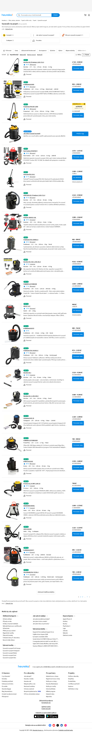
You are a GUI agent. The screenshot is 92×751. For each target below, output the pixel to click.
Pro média (4, 686)
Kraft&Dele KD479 (28, 328)
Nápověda (49, 697)
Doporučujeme (68, 616)
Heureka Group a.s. (38, 730)
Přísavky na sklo (7, 621)
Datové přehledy (50, 689)
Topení (34, 20)
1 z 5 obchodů (76, 111)
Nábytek (65, 633)
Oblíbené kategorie (9, 616)
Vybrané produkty (39, 629)
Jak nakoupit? (28, 676)
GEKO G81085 (27, 529)
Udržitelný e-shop (73, 689)
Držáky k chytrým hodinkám (10, 624)
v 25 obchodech (76, 352)
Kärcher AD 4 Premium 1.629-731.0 (33, 62)
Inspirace (70, 686)
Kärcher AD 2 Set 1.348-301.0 (32, 262)
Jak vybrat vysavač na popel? (31, 134)
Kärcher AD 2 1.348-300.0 (30, 396)
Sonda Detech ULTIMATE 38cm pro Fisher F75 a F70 (46, 639)
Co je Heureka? (6, 676)
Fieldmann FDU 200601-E (30, 240)
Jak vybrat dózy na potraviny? (41, 624)
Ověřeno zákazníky (73, 676)
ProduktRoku (72, 681)
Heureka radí (27, 681)
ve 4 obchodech (76, 530)
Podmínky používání (7, 681)
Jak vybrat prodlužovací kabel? (41, 619)
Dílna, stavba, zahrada (14, 20)
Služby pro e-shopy (51, 681)
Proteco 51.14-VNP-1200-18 (31, 484)
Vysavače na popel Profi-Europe (11, 648)
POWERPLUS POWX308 (30, 284)
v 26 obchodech (76, 241)
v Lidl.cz (74, 173)
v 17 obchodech (76, 397)
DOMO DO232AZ (28, 461)
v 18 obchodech (76, 264)
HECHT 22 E (26, 306)
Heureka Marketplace (52, 684)
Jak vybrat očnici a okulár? (40, 621)
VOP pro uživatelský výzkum (32, 694)
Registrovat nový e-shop (53, 679)
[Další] (89, 597)
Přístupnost (5, 697)
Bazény (65, 624)
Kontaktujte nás (46, 703)
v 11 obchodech (76, 286)
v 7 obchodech (76, 508)
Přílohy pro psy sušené (9, 631)
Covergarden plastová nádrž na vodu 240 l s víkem (46, 641)
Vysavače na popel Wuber (10, 653)
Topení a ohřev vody (26, 20)
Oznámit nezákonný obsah (9, 694)
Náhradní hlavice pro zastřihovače (12, 626)
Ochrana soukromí (29, 689)
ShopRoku (71, 679)
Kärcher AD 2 (27, 373)
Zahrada (65, 631)
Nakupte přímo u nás (29, 684)
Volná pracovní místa (7, 684)
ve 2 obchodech (76, 375)
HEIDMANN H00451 (29, 506)
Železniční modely (8, 635)
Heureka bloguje (6, 689)
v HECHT (74, 306)
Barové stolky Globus (9, 640)
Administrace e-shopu (52, 676)
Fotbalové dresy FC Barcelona (11, 638)
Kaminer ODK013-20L (29, 217)
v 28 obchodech (76, 574)
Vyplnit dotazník (46, 709)
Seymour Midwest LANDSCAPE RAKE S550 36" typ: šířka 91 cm (46, 646)
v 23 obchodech (76, 197)
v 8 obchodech (76, 441)
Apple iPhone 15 (67, 619)
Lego (64, 628)
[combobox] (34, 15)
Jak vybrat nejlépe (39, 616)
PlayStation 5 (66, 626)
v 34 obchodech (76, 64)
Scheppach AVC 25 (28, 418)
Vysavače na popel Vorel (9, 655)
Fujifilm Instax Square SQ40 (40, 634)
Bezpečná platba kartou (30, 691)
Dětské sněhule (7, 619)
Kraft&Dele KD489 (28, 84)
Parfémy (65, 621)
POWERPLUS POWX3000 (30, 440)
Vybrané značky (8, 645)
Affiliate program (50, 691)
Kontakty (4, 679)
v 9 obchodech (76, 153)
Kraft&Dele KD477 (28, 550)
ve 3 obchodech (76, 485)
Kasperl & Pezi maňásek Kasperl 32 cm (43, 632)
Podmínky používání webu (65, 730)
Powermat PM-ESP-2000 (30, 107)
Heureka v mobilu (29, 679)
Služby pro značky (51, 686)
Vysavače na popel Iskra (9, 658)
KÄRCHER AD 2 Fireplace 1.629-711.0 (34, 195)
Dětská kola (6, 628)
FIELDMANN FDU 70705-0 (30, 572)
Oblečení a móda (67, 635)
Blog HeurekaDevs (7, 691)
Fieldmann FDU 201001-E (30, 351)
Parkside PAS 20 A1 (29, 174)
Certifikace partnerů (73, 684)
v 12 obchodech (76, 86)
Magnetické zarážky (8, 633)
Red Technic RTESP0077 (30, 151)
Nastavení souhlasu (29, 686)
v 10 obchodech (76, 419)
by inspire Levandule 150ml (40, 637)
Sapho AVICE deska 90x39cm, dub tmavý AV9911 (46, 644)
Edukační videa (50, 694)
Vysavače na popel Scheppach (11, 651)
